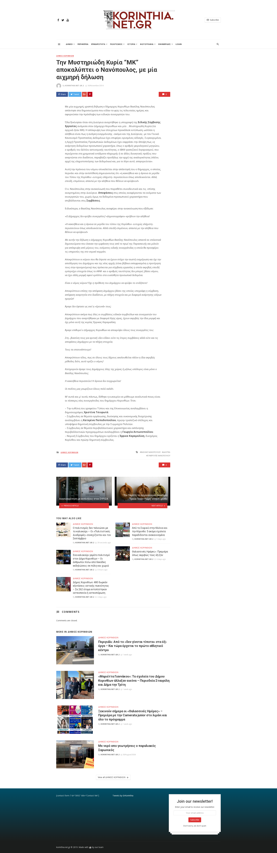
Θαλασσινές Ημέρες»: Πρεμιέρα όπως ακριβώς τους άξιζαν (150, 553)
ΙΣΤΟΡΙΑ (131, 44)
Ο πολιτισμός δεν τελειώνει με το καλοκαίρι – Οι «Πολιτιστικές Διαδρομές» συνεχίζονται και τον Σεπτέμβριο (92, 533)
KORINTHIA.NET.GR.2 (74, 85)
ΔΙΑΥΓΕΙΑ (166, 452)
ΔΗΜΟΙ (69, 44)
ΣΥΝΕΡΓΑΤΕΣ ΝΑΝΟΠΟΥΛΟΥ (158, 455)
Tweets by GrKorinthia (123, 795)
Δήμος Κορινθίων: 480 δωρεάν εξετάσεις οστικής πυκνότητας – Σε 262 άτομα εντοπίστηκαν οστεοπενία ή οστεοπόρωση (91, 587)
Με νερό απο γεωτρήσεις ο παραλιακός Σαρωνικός (127, 748)
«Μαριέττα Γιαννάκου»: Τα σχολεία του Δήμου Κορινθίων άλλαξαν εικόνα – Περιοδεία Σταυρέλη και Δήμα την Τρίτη (134, 680)
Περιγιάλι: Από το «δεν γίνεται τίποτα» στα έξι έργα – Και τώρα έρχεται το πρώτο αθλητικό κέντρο (132, 646)
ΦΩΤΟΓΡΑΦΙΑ (146, 44)
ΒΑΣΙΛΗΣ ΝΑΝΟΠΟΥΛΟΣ (151, 452)
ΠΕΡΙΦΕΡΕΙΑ (82, 44)
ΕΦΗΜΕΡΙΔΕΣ (164, 44)
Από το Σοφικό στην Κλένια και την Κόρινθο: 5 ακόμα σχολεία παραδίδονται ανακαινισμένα (149, 531)
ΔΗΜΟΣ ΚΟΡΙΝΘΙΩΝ (65, 56)
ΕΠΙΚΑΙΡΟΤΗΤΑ (98, 44)
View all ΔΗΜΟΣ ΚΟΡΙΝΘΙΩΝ (111, 777)
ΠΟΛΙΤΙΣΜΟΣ (116, 44)
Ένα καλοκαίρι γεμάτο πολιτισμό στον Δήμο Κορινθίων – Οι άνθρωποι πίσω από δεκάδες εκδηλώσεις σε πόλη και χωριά (91, 560)
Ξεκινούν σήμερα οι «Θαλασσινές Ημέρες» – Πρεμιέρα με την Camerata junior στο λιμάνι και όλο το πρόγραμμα (132, 715)
